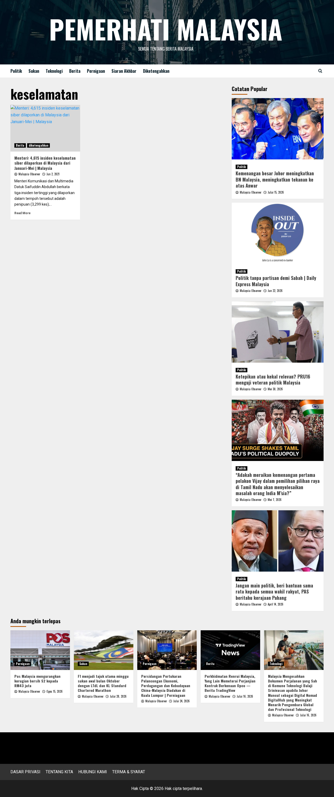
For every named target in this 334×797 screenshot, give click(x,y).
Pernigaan (96, 71)
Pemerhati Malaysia (165, 28)
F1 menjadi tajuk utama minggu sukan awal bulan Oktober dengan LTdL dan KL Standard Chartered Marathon (103, 683)
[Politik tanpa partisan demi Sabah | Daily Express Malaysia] (278, 233)
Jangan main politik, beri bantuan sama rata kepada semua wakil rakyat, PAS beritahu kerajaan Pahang (274, 591)
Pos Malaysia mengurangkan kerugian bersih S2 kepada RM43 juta (37, 680)
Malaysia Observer (29, 174)
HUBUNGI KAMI (92, 771)
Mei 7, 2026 (275, 500)
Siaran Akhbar (123, 71)
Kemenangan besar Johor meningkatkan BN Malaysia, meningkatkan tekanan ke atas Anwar (275, 179)
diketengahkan (38, 145)
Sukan (33, 71)
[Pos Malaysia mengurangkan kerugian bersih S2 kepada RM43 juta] (40, 650)
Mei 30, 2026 (275, 389)
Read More (22, 213)
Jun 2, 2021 (52, 174)
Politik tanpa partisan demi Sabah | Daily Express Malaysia (276, 280)
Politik (16, 71)
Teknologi (54, 71)
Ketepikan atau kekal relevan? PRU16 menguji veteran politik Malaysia (273, 379)
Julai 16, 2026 (245, 696)
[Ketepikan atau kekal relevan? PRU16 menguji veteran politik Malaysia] (278, 332)
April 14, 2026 (275, 604)
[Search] (320, 70)
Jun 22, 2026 (275, 291)
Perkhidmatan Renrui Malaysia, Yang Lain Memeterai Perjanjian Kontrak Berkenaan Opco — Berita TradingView (230, 683)
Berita (74, 71)
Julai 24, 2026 (181, 701)
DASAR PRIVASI (25, 771)
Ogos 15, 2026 (54, 691)
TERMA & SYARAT (128, 771)
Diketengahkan (156, 71)
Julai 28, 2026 (118, 696)
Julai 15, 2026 (276, 192)
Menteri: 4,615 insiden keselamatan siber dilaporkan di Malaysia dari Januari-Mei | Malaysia (45, 163)
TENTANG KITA (59, 771)
